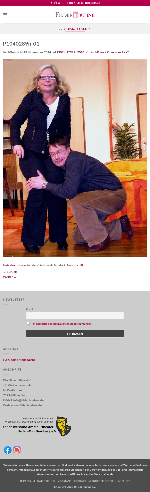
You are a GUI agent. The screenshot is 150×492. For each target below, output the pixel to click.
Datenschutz (46, 480)
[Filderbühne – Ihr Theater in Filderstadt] (75, 15)
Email (29, 309)
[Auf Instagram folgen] (55, 3)
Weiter (10, 277)
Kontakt (80, 480)
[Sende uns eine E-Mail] (59, 3)
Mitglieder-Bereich (101, 480)
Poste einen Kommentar (16, 265)
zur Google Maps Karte (19, 359)
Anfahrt (124, 480)
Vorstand (65, 480)
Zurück (10, 271)
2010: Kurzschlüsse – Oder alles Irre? (103, 52)
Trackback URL (75, 265)
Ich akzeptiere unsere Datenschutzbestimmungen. (62, 323)
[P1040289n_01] (75, 158)
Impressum (27, 480)
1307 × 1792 (64, 52)
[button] (5, 14)
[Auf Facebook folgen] (52, 3)
